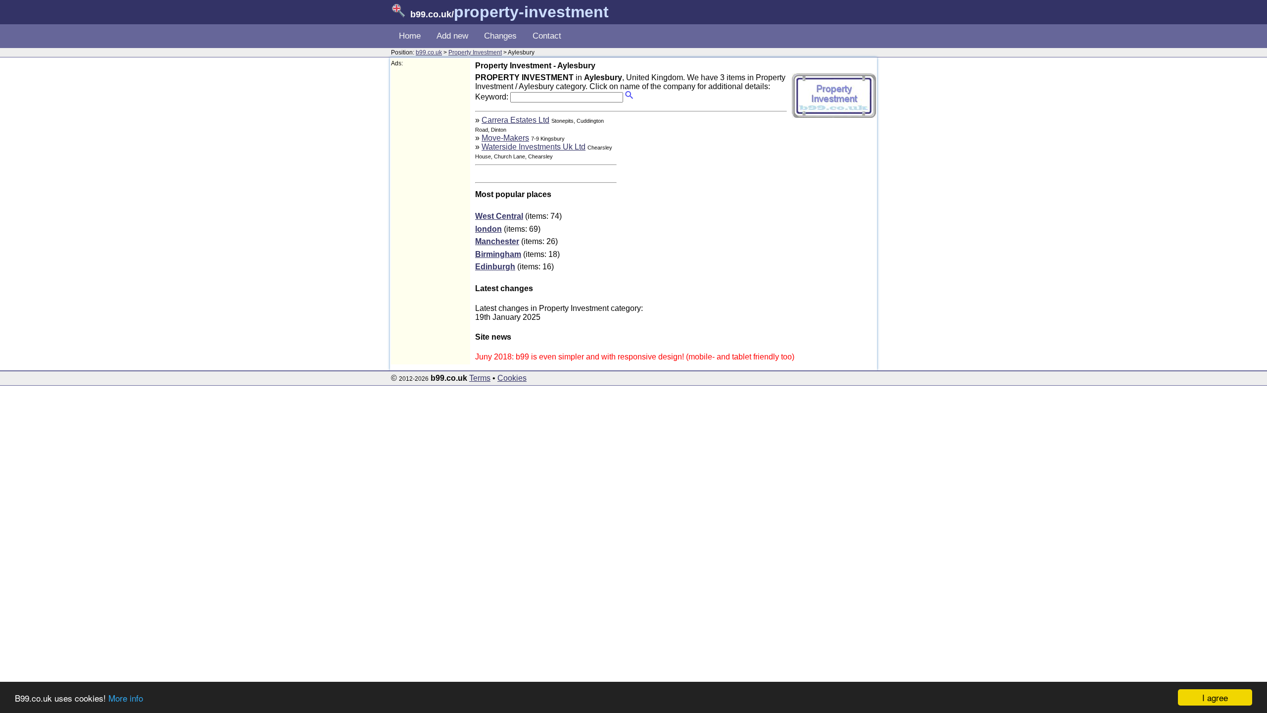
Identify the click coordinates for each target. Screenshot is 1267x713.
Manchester (497, 241)
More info (125, 698)
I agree (1215, 697)
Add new (452, 36)
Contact (547, 36)
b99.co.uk (429, 52)
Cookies (512, 378)
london (488, 229)
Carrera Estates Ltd (515, 120)
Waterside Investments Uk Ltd (533, 147)
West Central (499, 216)
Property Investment (475, 52)
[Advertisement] (430, 215)
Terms (479, 378)
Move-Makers (505, 138)
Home (410, 36)
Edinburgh (495, 266)
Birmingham (498, 254)
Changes (500, 36)
